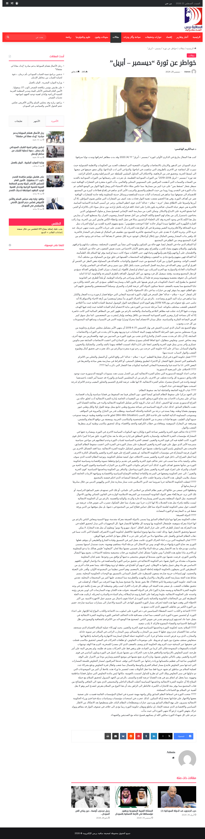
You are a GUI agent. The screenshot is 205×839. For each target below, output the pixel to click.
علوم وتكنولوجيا (83, 37)
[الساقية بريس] (193, 20)
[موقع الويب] (173, 758)
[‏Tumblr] (146, 736)
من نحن (168, 3)
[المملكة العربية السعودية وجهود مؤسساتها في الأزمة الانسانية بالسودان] (134, 797)
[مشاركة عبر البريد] (115, 736)
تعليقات (18, 121)
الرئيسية (196, 37)
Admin (187, 71)
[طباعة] (108, 736)
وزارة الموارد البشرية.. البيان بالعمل (45, 82)
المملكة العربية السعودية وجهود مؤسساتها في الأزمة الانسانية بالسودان (134, 812)
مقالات (116, 37)
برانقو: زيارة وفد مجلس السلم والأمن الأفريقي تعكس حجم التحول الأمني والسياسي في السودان (26, 202)
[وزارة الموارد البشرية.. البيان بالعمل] (55, 167)
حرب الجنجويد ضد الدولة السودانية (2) (178, 810)
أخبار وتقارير (182, 37)
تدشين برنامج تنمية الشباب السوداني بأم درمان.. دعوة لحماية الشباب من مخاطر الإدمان (27, 151)
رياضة (68, 37)
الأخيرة (54, 121)
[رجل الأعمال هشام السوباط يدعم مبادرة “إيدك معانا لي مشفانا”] (55, 137)
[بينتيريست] (138, 736)
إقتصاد (169, 37)
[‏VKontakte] (123, 736)
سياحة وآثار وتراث (132, 37)
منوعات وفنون (101, 37)
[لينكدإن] (154, 736)
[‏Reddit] (131, 736)
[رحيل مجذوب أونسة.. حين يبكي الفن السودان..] (90, 797)
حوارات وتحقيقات (153, 37)
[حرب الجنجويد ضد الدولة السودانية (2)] (177, 797)
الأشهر (36, 121)
